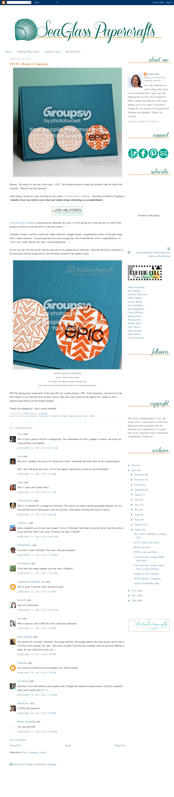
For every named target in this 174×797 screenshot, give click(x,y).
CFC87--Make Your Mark (146, 542)
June (137, 504)
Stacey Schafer (135, 330)
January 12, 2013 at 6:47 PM (36, 591)
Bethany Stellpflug (26, 721)
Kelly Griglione (24, 636)
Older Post (120, 745)
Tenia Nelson (134, 334)
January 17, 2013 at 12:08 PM (37, 731)
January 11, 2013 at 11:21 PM (37, 573)
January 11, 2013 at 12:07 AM (37, 447)
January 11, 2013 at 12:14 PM (37, 555)
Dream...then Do (142, 547)
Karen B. (21, 600)
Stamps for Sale (52, 51)
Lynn (19, 456)
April (137, 514)
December (139, 474)
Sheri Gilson (134, 326)
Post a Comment (18, 739)
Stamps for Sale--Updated (146, 573)
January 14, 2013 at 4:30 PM (36, 672)
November (139, 479)
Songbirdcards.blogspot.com (31, 581)
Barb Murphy (134, 290)
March (137, 519)
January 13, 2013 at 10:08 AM (37, 610)
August (138, 494)
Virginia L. (22, 522)
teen (91, 416)
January (138, 529)
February (139, 524)
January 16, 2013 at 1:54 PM (36, 713)
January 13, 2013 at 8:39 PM (36, 654)
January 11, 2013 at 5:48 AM (36, 474)
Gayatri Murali (135, 301)
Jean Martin (23, 681)
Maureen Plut (134, 319)
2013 (134, 470)
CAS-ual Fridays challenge (77, 196)
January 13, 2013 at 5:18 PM (36, 628)
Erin (19, 618)
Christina (153, 74)
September (139, 489)
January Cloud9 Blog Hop (146, 583)
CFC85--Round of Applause (147, 578)
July (136, 499)
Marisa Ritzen (134, 316)
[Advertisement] (87, 786)
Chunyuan (22, 662)
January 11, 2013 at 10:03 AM (37, 536)
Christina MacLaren (137, 294)
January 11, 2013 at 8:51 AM (36, 492)
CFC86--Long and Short (145, 552)
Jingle (20, 482)
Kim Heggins (23, 563)
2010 (134, 600)
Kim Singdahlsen (136, 308)
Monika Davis (135, 323)
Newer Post (15, 745)
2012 (134, 590)
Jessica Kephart (135, 305)
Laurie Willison (135, 312)
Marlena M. (23, 703)
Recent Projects (73, 51)
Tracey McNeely (25, 500)
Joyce (20, 434)
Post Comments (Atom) (34, 752)
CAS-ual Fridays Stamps (22, 222)
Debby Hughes (135, 297)
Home (8, 51)
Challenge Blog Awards (28, 51)
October (138, 484)
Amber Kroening (136, 287)
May (137, 509)
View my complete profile (143, 122)
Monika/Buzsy (24, 545)
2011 (134, 595)
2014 (134, 465)
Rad (85, 416)
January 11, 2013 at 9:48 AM (36, 514)
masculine (75, 416)
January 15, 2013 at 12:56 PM (37, 694)
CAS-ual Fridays (28, 416)
